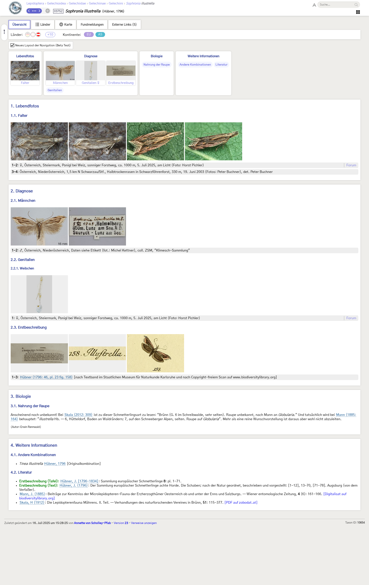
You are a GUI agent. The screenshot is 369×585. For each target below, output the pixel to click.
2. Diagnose (22, 191)
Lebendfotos (25, 56)
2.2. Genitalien (23, 260)
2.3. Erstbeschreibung (29, 327)
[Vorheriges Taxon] (29, 10)
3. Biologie (21, 397)
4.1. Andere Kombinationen (33, 455)
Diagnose (90, 56)
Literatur (221, 64)
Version (121, 523)
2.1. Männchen (23, 200)
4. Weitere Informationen (34, 445)
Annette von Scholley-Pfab (92, 523)
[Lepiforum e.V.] (15, 8)
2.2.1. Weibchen (22, 268)
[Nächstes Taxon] (39, 10)
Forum (351, 165)
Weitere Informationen (203, 56)
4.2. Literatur (21, 472)
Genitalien (55, 90)
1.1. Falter (19, 115)
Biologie (157, 56)
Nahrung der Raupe (157, 64)
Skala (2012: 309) (78, 415)
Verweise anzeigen (144, 523)
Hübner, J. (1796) (74, 485)
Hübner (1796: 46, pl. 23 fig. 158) (46, 377)
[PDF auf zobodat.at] (241, 502)
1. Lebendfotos (25, 106)
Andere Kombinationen (195, 64)
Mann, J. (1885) (32, 494)
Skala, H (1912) (32, 502)
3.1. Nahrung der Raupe (30, 406)
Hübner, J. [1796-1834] (79, 481)
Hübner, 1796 (55, 463)
